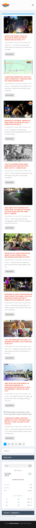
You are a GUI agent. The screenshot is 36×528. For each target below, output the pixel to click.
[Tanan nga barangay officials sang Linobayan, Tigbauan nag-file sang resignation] (18, 67)
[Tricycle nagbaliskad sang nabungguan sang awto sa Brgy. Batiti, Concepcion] (18, 152)
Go (30, 466)
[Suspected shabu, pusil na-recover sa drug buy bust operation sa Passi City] (18, 24)
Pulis (29, 42)
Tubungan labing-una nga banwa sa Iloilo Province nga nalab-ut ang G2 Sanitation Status (17, 421)
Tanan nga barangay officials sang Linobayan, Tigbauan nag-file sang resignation (18, 79)
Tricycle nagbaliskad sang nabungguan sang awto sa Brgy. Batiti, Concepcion (16, 166)
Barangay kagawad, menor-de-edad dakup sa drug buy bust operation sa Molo (18, 122)
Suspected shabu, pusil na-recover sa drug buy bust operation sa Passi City (16, 38)
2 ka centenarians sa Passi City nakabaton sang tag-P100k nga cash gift (18, 342)
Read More (9, 54)
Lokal (29, 83)
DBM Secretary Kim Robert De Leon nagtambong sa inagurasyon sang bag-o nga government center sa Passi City (17, 387)
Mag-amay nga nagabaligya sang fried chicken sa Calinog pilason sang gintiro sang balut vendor (18, 210)
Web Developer (14, 523)
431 (20, 444)
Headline (25, 42)
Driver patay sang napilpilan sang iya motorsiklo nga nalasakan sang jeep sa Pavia (17, 255)
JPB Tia (12, 42)
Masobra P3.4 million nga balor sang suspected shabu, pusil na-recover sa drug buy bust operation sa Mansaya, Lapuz (18, 297)
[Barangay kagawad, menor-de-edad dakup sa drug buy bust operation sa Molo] (18, 109)
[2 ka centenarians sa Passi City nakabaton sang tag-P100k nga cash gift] (18, 328)
